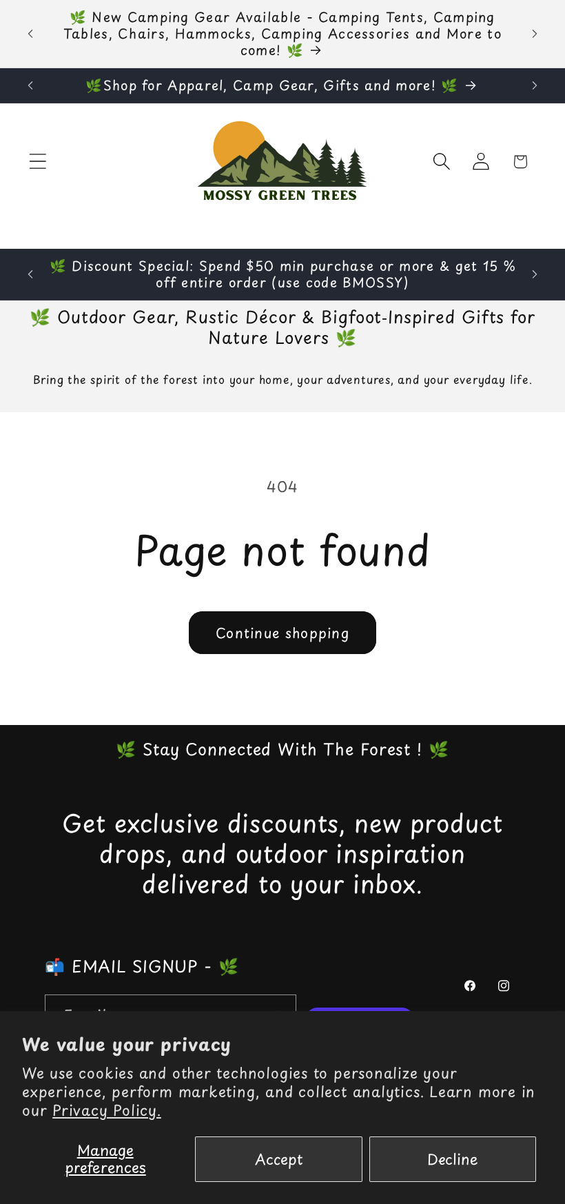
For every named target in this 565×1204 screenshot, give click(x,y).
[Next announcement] (535, 34)
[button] (37, 161)
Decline (452, 1159)
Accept (278, 1159)
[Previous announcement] (30, 34)
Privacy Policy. (106, 1110)
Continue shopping (282, 632)
